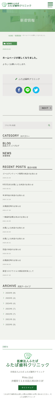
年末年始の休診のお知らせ (14, 195)
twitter (36, 90)
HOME (11, 35)
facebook (19, 90)
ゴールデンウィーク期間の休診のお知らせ (20, 174)
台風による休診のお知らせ (14, 228)
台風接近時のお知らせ (12, 206)
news (9, 43)
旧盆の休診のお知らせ (12, 249)
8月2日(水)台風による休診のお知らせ (18, 184)
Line (27, 90)
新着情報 (18, 35)
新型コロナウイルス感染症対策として (18, 271)
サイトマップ (27, 387)
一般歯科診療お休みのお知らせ (15, 217)
